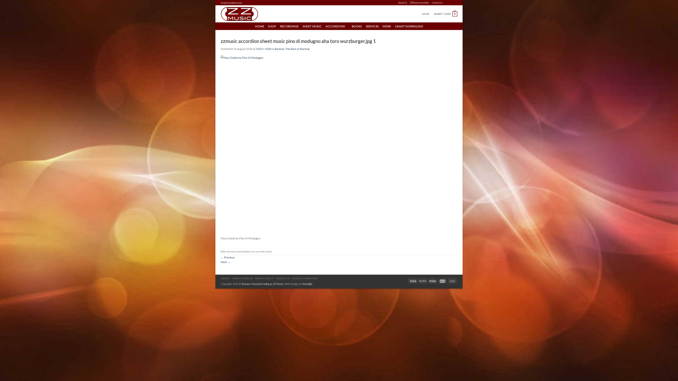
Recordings (289, 26)
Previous (228, 257)
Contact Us (437, 2)
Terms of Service (242, 278)
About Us (402, 2)
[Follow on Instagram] (449, 3)
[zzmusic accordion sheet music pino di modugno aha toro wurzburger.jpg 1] (311, 145)
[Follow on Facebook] (445, 3)
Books (357, 26)
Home (259, 26)
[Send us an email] (455, 3)
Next (225, 262)
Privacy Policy (264, 278)
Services (372, 26)
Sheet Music (312, 26)
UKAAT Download (409, 26)
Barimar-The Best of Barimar (292, 48)
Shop (272, 26)
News (387, 26)
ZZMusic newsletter (419, 2)
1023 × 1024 (263, 48)
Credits (225, 278)
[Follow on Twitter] (452, 3)
